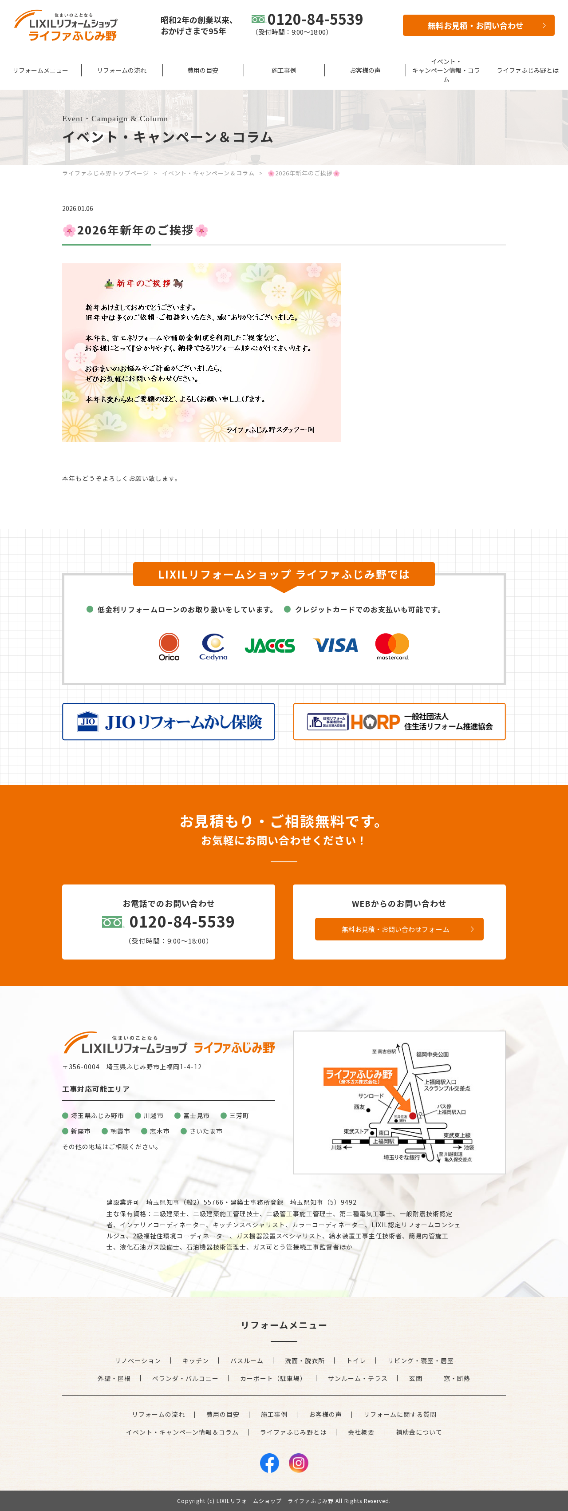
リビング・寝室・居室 (420, 1360)
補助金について (419, 1432)
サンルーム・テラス (358, 1378)
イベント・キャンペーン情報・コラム (446, 70)
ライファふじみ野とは (528, 70)
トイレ (356, 1360)
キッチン (195, 1360)
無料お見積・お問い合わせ (476, 25)
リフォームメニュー (40, 70)
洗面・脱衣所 (305, 1360)
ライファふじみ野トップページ (105, 173)
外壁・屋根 (114, 1378)
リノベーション (137, 1360)
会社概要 (361, 1432)
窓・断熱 (457, 1378)
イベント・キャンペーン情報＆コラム (182, 1432)
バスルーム (247, 1360)
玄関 (415, 1378)
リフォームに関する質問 (400, 1414)
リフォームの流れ (121, 70)
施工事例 (284, 70)
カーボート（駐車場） (273, 1378)
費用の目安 (202, 70)
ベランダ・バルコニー (185, 1378)
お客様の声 (365, 70)
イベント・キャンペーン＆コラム (208, 173)
